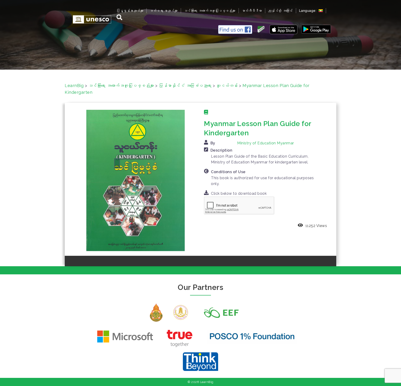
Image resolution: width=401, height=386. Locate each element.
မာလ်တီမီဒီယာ (252, 11)
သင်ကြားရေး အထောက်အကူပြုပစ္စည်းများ (210, 11)
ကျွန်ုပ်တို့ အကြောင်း (280, 11)
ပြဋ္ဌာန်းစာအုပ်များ (129, 11)
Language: (308, 11)
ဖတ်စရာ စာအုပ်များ (164, 11)
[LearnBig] (89, 19)
